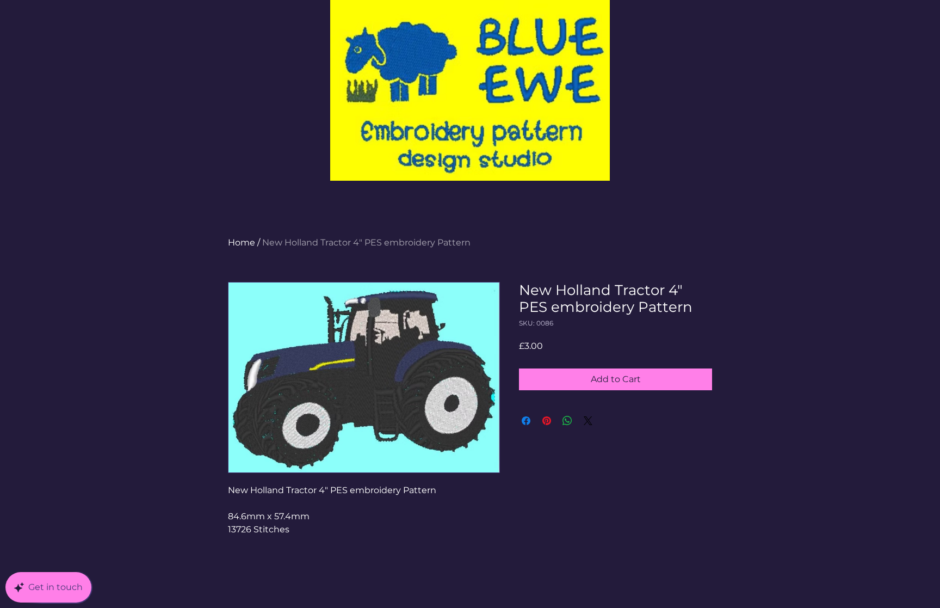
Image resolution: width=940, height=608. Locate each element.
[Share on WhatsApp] (567, 420)
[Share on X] (588, 420)
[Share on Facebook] (526, 420)
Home (241, 242)
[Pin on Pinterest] (546, 420)
